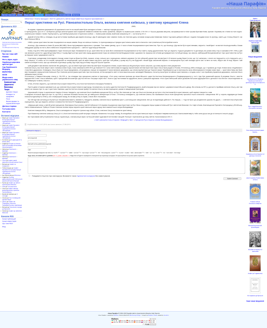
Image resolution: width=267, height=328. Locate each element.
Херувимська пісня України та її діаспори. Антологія (255, 155)
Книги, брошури (41, 19)
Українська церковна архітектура (11, 63)
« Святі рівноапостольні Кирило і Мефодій (111, 120)
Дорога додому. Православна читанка (255, 179)
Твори (6, 89)
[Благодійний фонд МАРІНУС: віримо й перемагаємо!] (12, 34)
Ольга (4, 160)
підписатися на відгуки (86, 176)
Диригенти (8, 84)
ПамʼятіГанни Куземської (255, 19)
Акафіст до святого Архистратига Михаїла (11, 183)
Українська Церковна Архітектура (255, 41)
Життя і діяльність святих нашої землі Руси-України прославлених (76, 19)
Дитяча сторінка (51, 15)
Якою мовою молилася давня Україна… (255, 131)
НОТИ (20, 15)
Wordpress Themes (152, 315)
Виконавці (8, 87)
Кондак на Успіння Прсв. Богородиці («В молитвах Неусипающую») (12, 145)
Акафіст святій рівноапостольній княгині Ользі (12, 161)
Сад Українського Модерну (9, 68)
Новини (5, 57)
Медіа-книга (28, 15)
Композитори (10, 82)
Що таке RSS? (7, 223)
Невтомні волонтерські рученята (12, 42)
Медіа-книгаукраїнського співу (10, 78)
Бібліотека (39, 15)
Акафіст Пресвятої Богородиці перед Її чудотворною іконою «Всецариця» (10, 120)
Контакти (76, 15)
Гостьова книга (65, 15)
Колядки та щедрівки (10, 95)
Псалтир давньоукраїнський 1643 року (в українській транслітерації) (12, 179)
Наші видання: (255, 56)
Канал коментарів (9, 221)
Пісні (8, 99)
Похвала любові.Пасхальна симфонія (255, 202)
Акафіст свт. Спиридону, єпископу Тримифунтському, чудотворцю (12, 203)
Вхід (4, 226)
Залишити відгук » (33, 130)
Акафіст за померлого (9, 165)
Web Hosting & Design (135, 315)
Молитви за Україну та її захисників (255, 250)
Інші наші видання (255, 301)
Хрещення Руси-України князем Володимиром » (154, 120)
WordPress (116, 315)
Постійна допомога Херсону (10, 47)
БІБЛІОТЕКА (7, 72)
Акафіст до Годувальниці (255, 273)
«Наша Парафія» (246, 3)
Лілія (3, 186)
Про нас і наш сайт (8, 15)
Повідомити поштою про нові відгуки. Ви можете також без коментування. (70, 176)
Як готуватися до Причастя (255, 296)
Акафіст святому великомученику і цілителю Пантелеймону (10, 190)
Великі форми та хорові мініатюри (13, 102)
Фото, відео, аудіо (10, 59)
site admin (166, 315)
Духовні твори (12, 92)
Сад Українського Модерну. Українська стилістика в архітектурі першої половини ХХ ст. (255, 81)
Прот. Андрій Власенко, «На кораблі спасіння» (255, 107)
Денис (4, 202)
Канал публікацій (9, 219)
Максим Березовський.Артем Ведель (255, 226)
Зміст (131, 120)
